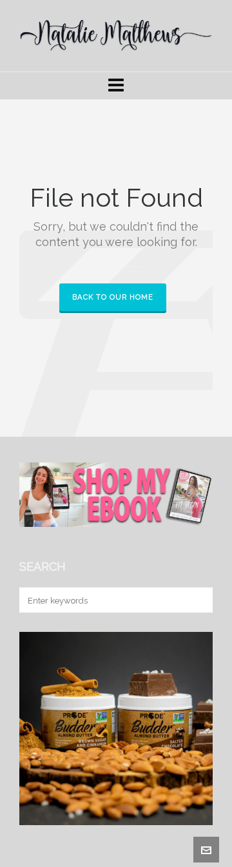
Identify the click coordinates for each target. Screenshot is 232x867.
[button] (196, 600)
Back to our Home (112, 297)
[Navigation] (116, 85)
